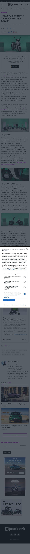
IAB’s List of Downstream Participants (16, 269)
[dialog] (15, 277)
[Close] (27, 249)
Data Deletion (7, 304)
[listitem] (15, 274)
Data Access (15, 304)
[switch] (25, 277)
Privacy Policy (23, 304)
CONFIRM (9, 299)
